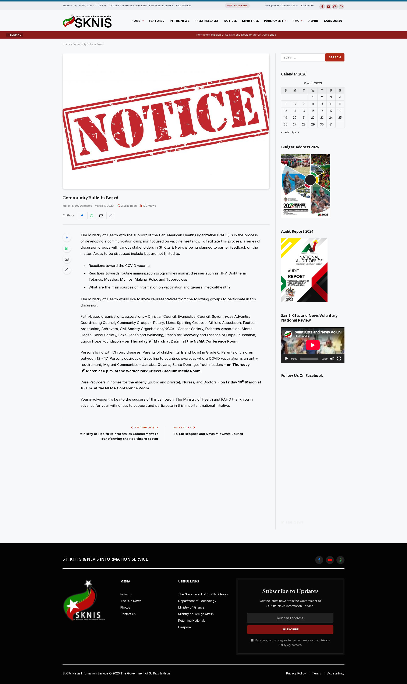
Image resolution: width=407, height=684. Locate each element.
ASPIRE (313, 21)
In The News (179, 21)
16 (322, 111)
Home (135, 21)
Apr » (295, 132)
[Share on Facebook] (82, 215)
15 (313, 111)
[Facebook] (67, 237)
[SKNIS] (87, 20)
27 (295, 124)
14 (303, 111)
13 (294, 111)
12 (285, 111)
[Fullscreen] (339, 359)
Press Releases (207, 21)
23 (322, 117)
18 (340, 111)
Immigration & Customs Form (281, 5)
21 (303, 117)
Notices (230, 21)
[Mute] (332, 359)
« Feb (285, 132)
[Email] (67, 259)
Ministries (250, 21)
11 (340, 104)
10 (331, 104)
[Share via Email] (101, 215)
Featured (156, 21)
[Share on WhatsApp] (91, 215)
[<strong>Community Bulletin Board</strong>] (166, 121)
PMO (296, 21)
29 (313, 124)
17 (331, 111)
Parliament (274, 21)
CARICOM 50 (333, 21)
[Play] (286, 359)
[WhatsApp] (67, 248)
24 (331, 117)
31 (331, 124)
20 (295, 117)
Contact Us (307, 5)
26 (285, 124)
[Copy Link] (110, 215)
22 (313, 117)
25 (340, 117)
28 (304, 124)
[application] (312, 345)
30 (322, 124)
